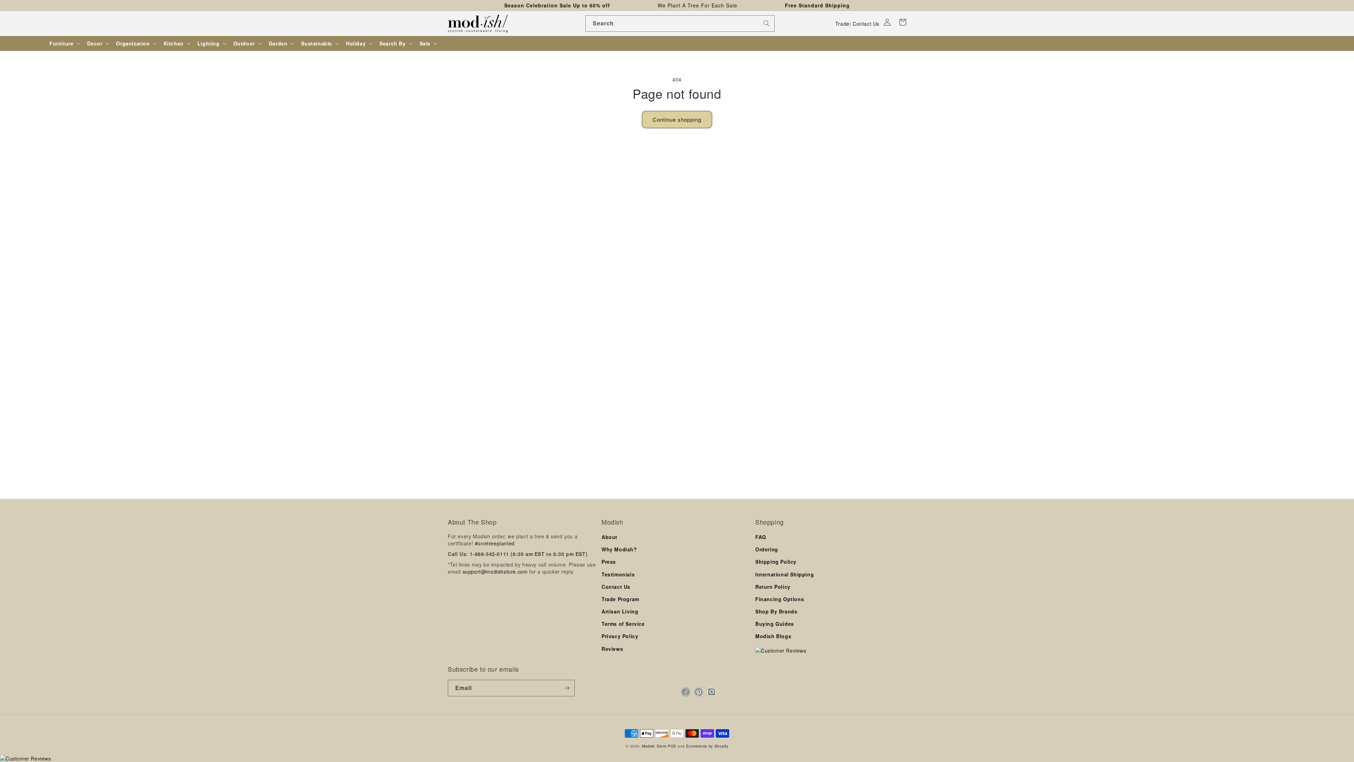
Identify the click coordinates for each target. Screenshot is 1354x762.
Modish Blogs (773, 636)
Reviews (612, 648)
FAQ (760, 536)
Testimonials (618, 574)
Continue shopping (677, 119)
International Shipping (784, 574)
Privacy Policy (620, 636)
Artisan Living (620, 611)
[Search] (766, 23)
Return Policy (773, 586)
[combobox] (680, 23)
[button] (902, 22)
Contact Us (866, 23)
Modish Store (654, 746)
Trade (842, 23)
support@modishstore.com (495, 571)
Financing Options (779, 599)
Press (609, 561)
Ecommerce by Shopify (707, 746)
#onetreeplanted (495, 543)
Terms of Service (623, 623)
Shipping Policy (776, 561)
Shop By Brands (776, 611)
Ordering (766, 549)
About (609, 536)
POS (672, 746)
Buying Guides (774, 623)
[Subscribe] (566, 688)
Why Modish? (619, 549)
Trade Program (620, 599)
